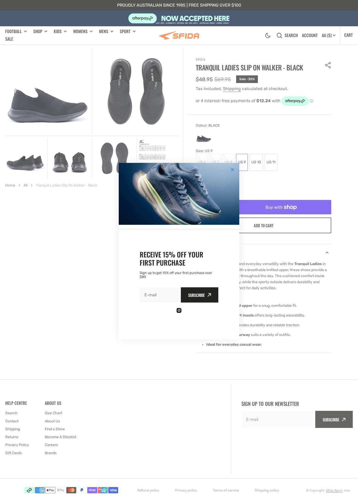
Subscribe (196, 295)
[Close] (232, 169)
